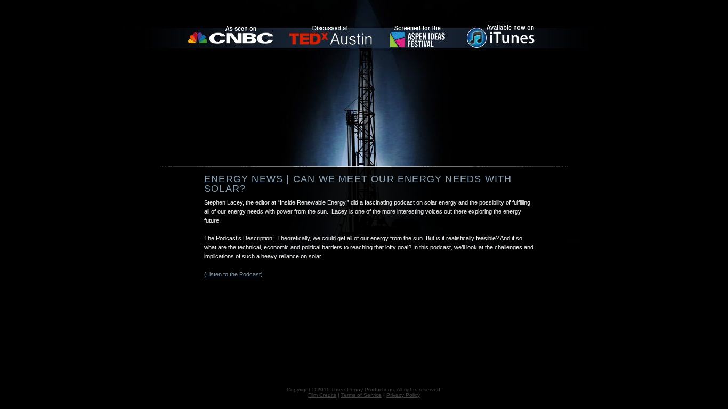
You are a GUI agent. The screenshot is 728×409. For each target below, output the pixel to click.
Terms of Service (361, 395)
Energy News (243, 179)
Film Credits (322, 395)
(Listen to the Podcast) (233, 274)
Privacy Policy (403, 395)
